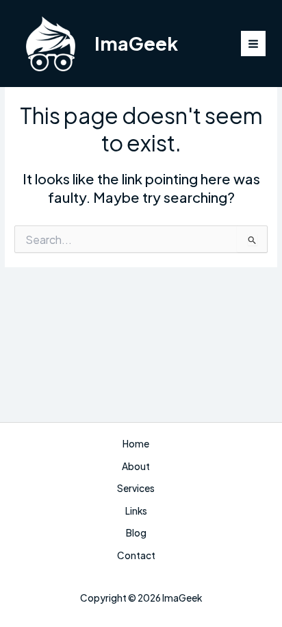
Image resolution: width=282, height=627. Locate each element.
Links (136, 511)
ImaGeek (136, 43)
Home (136, 444)
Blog (136, 533)
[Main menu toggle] (253, 43)
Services (136, 488)
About (136, 466)
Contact (136, 555)
